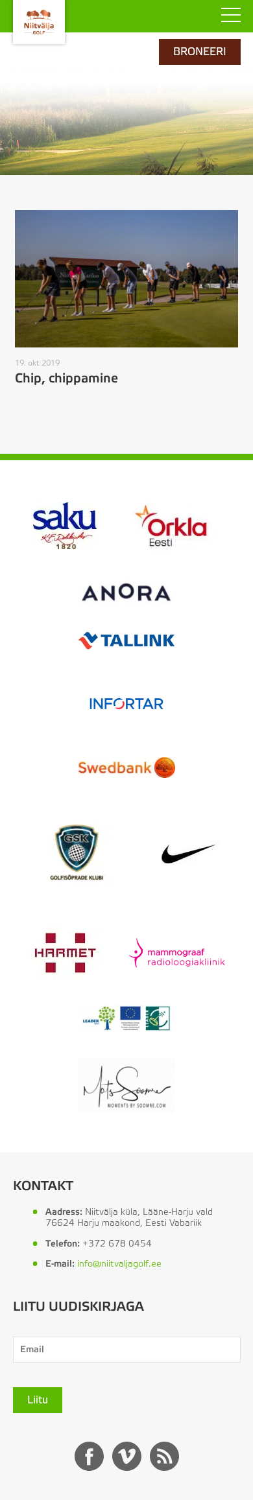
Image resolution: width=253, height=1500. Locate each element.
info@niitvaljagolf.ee (119, 1264)
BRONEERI (199, 52)
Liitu (37, 1400)
